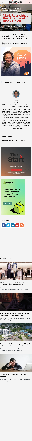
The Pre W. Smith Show (22, 82)
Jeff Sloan (4, 8)
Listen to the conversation (10, 43)
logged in (11, 140)
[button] (2, 2)
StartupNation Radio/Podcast (9, 10)
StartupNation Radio (14, 8)
